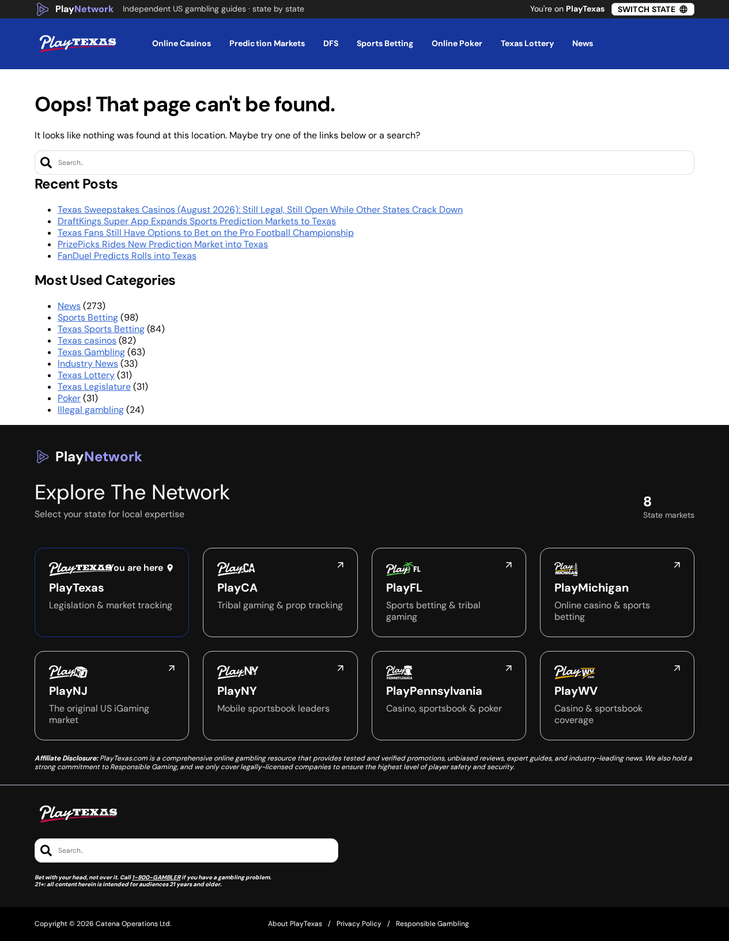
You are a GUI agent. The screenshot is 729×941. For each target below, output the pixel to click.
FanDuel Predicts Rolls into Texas (127, 256)
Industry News (88, 363)
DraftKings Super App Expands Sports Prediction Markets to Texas (197, 221)
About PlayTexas (295, 923)
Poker (69, 398)
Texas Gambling (91, 352)
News (69, 306)
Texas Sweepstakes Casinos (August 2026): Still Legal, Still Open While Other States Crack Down (260, 210)
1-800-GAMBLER (156, 877)
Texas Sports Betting (101, 329)
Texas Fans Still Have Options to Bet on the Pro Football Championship (206, 233)
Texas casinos (87, 340)
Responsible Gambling (432, 923)
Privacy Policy (359, 923)
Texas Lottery (86, 375)
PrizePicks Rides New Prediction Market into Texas (163, 244)
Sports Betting (88, 317)
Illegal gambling (91, 410)
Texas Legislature (94, 387)
